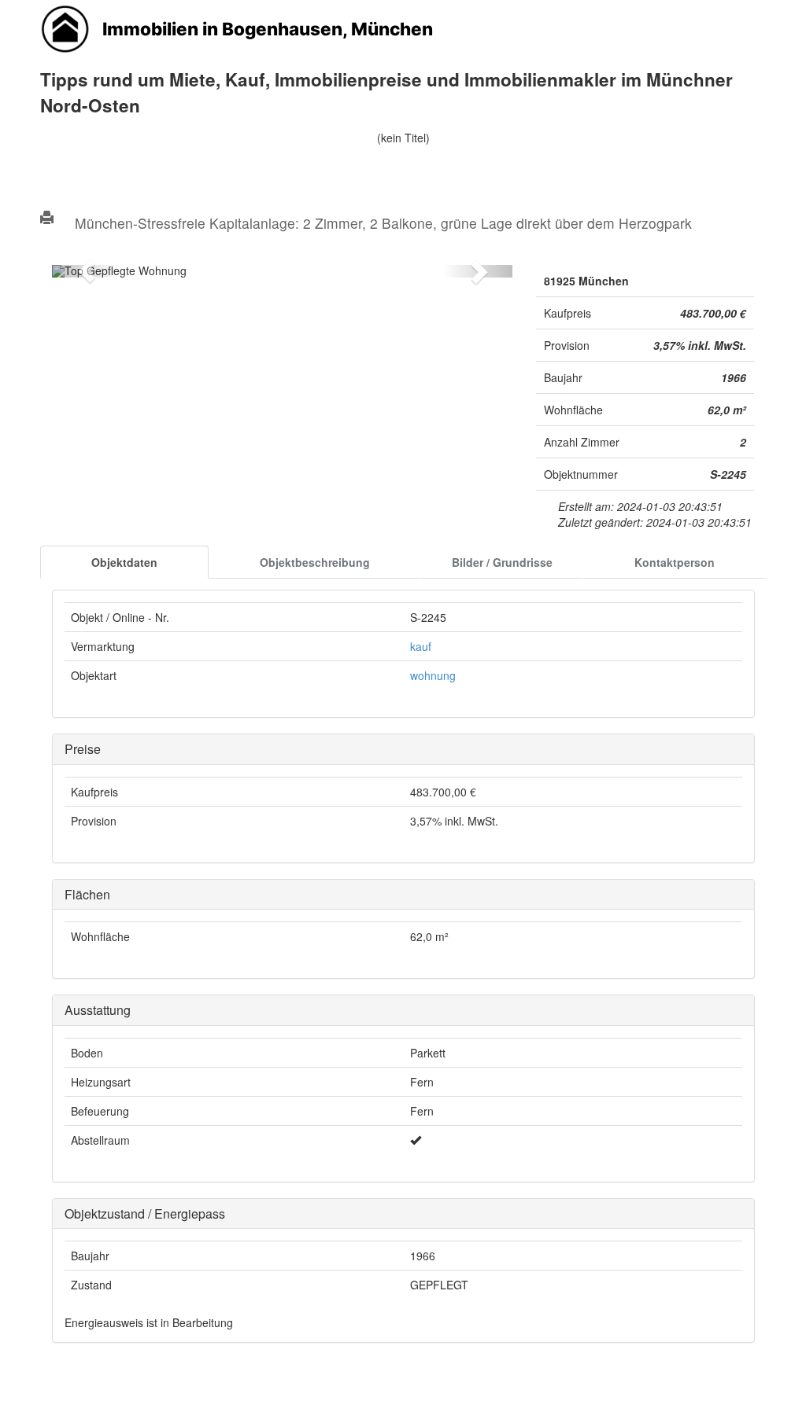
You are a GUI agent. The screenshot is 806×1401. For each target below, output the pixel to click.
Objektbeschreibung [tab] (315, 562)
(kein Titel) (403, 137)
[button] (86, 271)
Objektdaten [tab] (124, 562)
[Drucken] (47, 217)
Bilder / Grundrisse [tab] (502, 562)
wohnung (433, 675)
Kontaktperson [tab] (674, 562)
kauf (420, 646)
